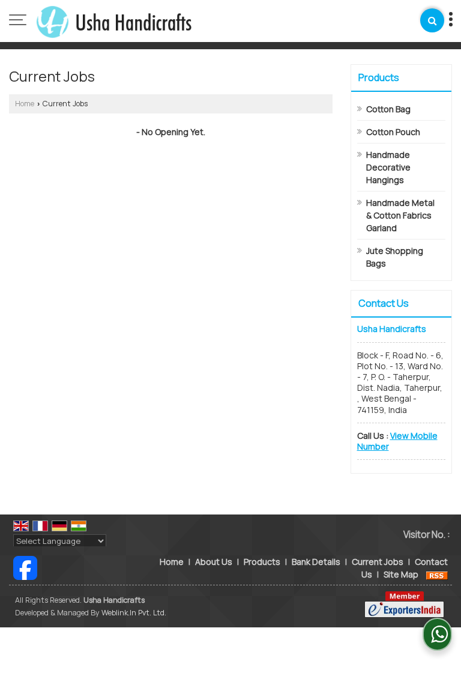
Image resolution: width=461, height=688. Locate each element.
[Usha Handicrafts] (113, 21)
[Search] (432, 20)
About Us (213, 561)
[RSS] (437, 574)
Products (378, 77)
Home (24, 103)
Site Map (401, 574)
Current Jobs (377, 561)
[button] (397, 441)
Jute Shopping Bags (394, 257)
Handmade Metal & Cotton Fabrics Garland (400, 215)
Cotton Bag (388, 109)
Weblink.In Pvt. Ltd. (133, 613)
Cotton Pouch (393, 131)
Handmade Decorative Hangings (388, 167)
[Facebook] (25, 567)
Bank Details (316, 561)
